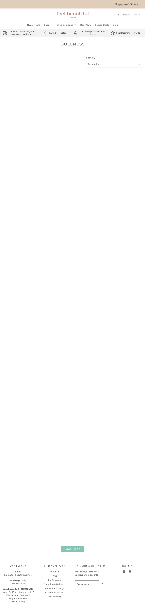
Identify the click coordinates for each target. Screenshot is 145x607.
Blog (115, 25)
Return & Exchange (54, 588)
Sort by (90, 58)
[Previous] (55, 4)
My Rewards (54, 580)
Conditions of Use (54, 592)
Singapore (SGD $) (125, 4)
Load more (72, 549)
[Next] (90, 4)
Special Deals (102, 25)
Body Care (85, 25)
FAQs (54, 576)
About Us (54, 571)
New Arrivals (33, 25)
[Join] (103, 584)
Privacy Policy (54, 596)
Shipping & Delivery (54, 584)
